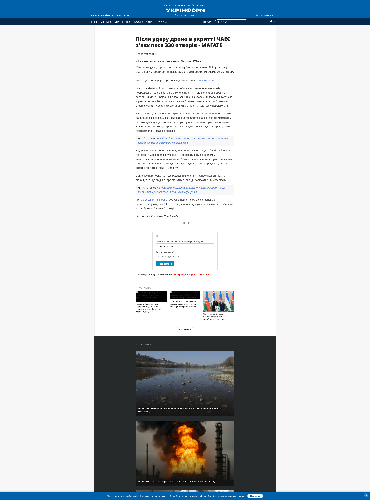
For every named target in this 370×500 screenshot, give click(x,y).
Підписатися (165, 264)
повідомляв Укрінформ (153, 199)
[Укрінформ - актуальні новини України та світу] (184, 10)
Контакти (207, 21)
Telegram (179, 274)
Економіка (106, 21)
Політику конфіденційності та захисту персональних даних (216, 496)
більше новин (185, 329)
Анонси (127, 15)
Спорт (149, 21)
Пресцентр (117, 15)
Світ (116, 21)
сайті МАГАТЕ (205, 80)
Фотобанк (105, 15)
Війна (94, 21)
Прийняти (255, 496)
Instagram (190, 274)
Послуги (95, 15)
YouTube (205, 274)
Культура (138, 21)
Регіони (126, 21)
